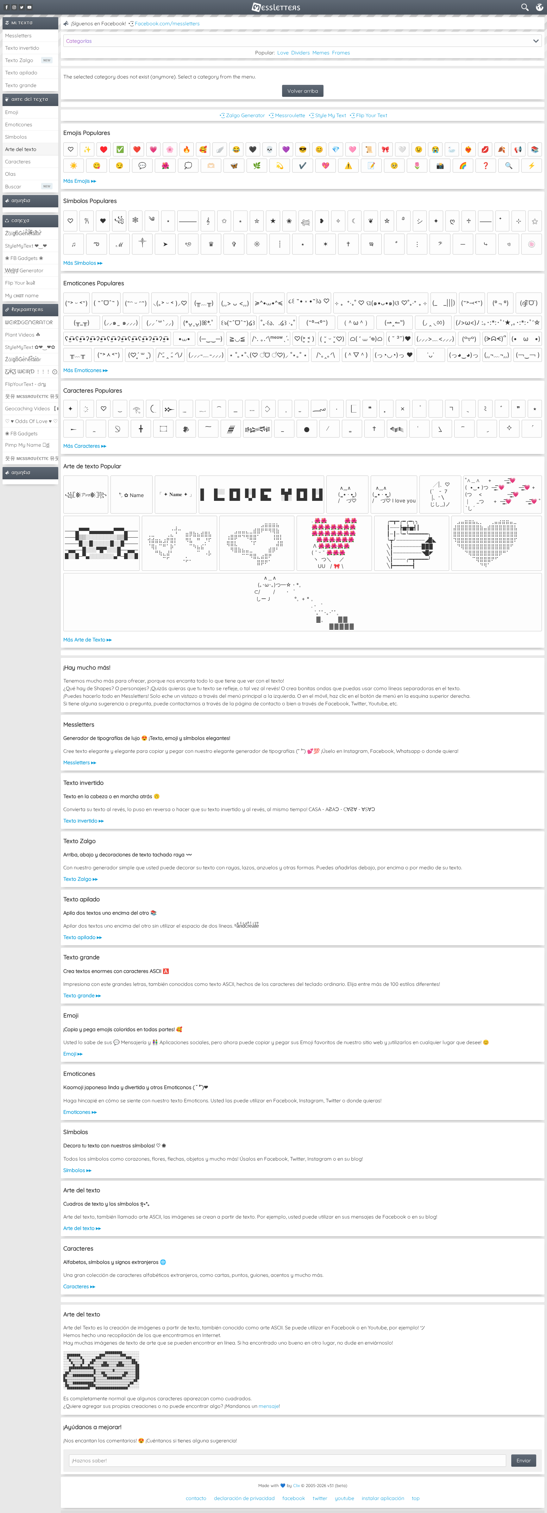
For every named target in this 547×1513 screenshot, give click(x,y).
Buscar (13, 186)
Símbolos (16, 137)
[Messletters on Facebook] (6, 7)
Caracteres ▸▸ (79, 1286)
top (416, 1498)
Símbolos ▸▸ (77, 1170)
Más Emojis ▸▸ (79, 181)
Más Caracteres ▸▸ (84, 446)
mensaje (269, 1406)
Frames (341, 52)
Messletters (18, 35)
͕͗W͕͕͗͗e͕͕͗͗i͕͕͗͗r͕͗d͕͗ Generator (24, 270)
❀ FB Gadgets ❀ (24, 258)
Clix (296, 1485)
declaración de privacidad (244, 1498)
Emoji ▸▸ (73, 1053)
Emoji (11, 112)
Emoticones (18, 124)
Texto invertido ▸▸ (83, 820)
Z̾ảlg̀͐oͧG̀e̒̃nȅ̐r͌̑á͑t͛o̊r (23, 359)
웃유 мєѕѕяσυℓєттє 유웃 (31, 396)
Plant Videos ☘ (22, 334)
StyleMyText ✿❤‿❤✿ (30, 347)
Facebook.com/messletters (167, 23)
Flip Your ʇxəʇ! (20, 283)
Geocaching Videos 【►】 (31, 408)
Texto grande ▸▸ (82, 995)
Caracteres (18, 161)
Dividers (300, 52)
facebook (293, 1498)
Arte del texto (20, 149)
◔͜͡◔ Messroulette (286, 115)
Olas (10, 174)
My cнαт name (22, 295)
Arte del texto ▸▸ (82, 1228)
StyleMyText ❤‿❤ (26, 246)
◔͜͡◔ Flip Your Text (368, 115)
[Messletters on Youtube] (29, 7)
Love (283, 52)
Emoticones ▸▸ (80, 1112)
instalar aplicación (383, 1498)
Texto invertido (22, 48)
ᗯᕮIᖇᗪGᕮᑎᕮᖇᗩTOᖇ (29, 322)
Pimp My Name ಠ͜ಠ (27, 445)
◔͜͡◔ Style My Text (327, 115)
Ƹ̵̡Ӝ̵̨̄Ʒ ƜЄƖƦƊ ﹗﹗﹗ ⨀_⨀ (31, 371)
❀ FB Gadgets (21, 433)
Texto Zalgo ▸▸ (80, 879)
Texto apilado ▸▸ (82, 937)
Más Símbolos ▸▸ (83, 263)
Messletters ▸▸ (79, 762)
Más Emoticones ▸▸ (85, 370)
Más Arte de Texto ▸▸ (87, 639)
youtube (344, 1498)
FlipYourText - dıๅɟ (25, 384)
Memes (321, 52)
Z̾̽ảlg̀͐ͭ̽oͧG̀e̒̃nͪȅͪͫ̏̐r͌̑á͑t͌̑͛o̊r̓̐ (23, 233)
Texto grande (20, 85)
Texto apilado (21, 72)
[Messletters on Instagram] (14, 7)
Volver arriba (302, 91)
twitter (320, 1498)
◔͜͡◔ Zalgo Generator (241, 115)
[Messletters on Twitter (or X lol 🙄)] (22, 7)
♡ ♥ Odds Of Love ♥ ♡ (31, 421)
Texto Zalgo (19, 60)
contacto (196, 1498)
